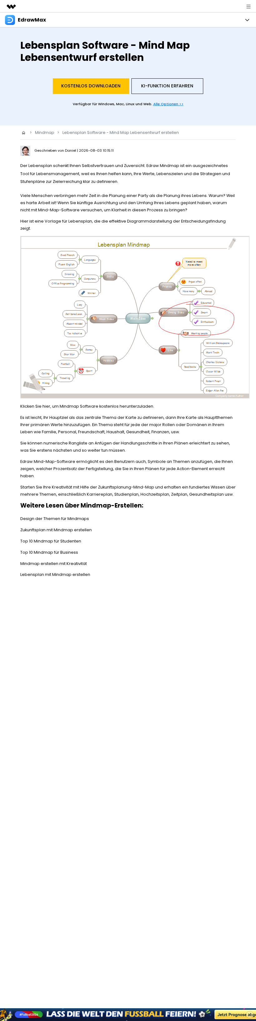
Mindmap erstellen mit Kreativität (53, 563)
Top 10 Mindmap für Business (49, 552)
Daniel (71, 150)
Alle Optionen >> (168, 103)
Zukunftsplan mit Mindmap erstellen (56, 530)
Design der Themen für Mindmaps (54, 518)
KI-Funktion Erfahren (167, 86)
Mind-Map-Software (59, 210)
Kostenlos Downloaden (91, 86)
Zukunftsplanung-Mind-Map (126, 487)
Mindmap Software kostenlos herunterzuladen (106, 406)
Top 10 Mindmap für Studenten (50, 541)
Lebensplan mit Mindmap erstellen (55, 574)
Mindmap (44, 132)
